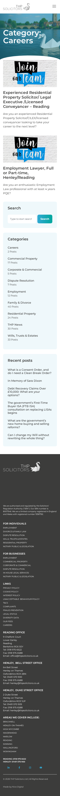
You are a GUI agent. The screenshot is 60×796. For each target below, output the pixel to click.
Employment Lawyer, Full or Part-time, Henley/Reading (28, 173)
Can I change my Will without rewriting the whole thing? (28, 436)
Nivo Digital (18, 786)
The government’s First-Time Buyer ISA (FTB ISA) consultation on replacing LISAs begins (30, 408)
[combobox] (22, 219)
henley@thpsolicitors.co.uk (24, 683)
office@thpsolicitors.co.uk (24, 655)
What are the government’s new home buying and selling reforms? (28, 424)
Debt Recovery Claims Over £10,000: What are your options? (27, 392)
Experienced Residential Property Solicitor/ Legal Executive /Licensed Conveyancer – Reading (27, 99)
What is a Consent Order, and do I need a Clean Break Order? (29, 371)
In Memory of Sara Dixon (25, 381)
